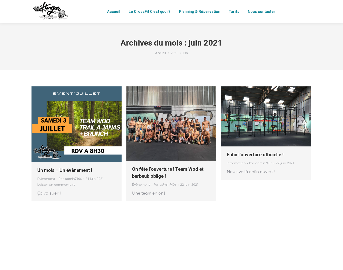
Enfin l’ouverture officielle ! (255, 154)
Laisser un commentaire (56, 184)
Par (70, 179)
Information (236, 163)
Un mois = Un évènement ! (64, 170)
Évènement (46, 179)
